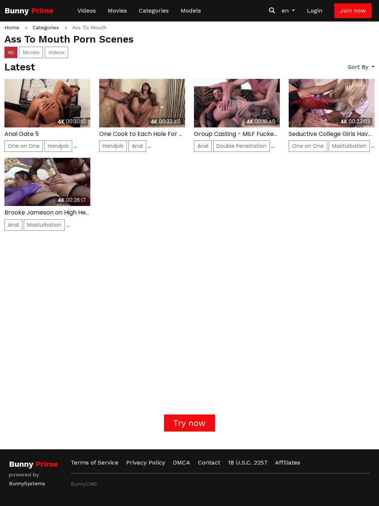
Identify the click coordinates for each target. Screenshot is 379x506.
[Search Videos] (272, 10)
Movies (117, 10)
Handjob (58, 146)
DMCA (181, 462)
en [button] (286, 10)
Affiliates (287, 462)
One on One (24, 146)
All (11, 52)
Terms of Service (94, 462)
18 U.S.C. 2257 (248, 462)
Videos (86, 10)
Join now (353, 10)
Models (191, 10)
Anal (137, 146)
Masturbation (349, 146)
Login (314, 10)
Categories (154, 10)
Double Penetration (241, 146)
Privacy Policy (145, 462)
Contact (209, 462)
